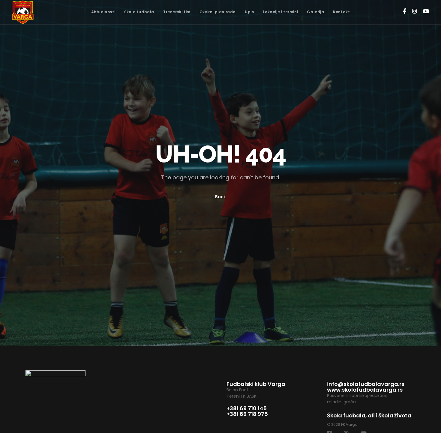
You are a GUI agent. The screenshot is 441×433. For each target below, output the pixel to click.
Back (220, 197)
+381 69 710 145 (246, 408)
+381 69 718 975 (247, 414)
